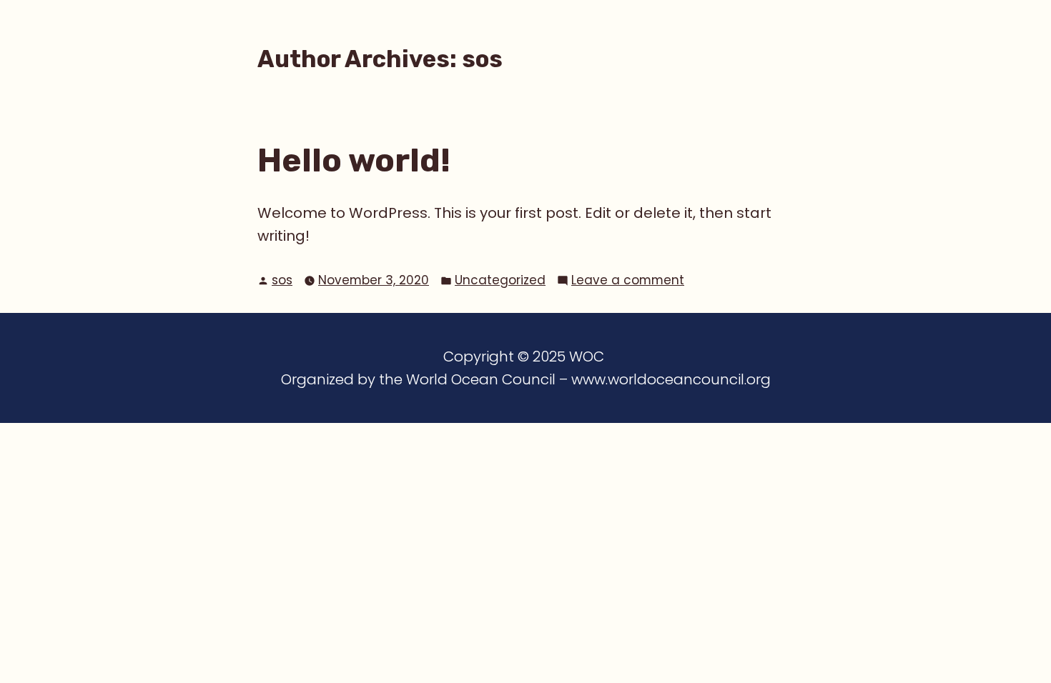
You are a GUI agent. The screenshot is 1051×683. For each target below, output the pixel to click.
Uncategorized (500, 280)
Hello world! (353, 160)
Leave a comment (627, 280)
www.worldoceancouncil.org (671, 379)
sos (282, 280)
